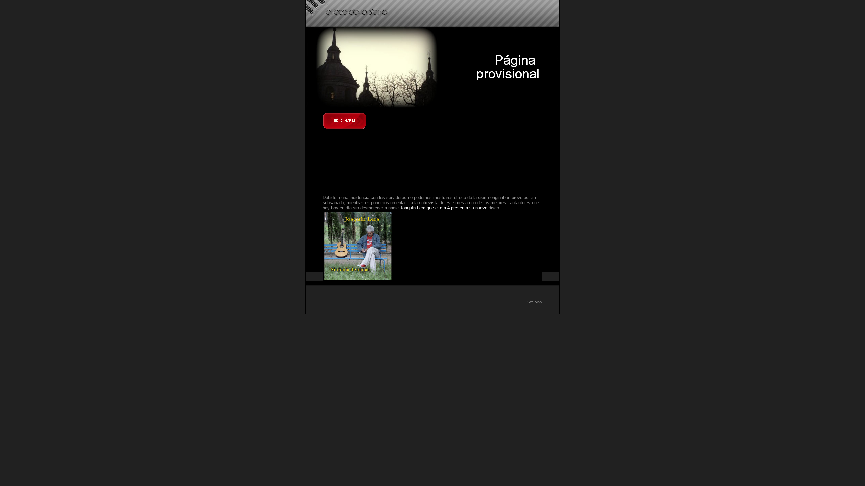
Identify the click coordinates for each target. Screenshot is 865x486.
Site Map (534, 302)
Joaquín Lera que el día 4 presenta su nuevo (444, 207)
